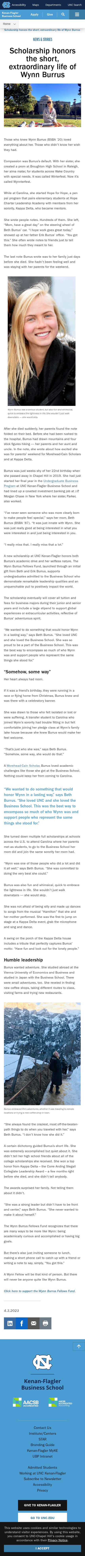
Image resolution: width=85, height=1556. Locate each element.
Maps (35, 5)
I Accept (42, 1548)
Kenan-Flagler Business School (11, 14)
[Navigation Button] (77, 14)
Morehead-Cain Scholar (23, 766)
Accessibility (19, 5)
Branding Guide (43, 1445)
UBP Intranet (43, 1456)
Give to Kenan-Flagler (42, 1505)
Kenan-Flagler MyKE (42, 1451)
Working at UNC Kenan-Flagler (42, 1473)
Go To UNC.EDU (43, 1518)
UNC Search (75, 5)
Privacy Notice (58, 1540)
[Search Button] (63, 14)
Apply (34, 14)
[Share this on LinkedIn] (10, 1323)
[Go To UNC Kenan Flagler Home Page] (42, 1372)
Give (50, 14)
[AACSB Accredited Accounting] (60, 1402)
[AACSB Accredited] (26, 1402)
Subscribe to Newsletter (42, 1479)
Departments (53, 5)
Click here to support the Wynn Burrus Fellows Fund (39, 1291)
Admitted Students (42, 1468)
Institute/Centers (42, 1434)
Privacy (42, 1490)
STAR (42, 1439)
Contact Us (42, 1428)
